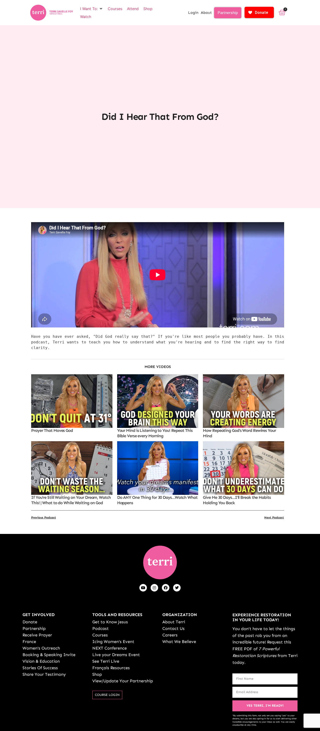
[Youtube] (143, 587)
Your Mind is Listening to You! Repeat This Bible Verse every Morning (155, 433)
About (206, 12)
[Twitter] (177, 587)
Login (193, 12)
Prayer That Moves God (52, 430)
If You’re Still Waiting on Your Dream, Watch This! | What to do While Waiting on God (71, 500)
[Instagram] (154, 587)
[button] (91, 9)
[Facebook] (165, 587)
